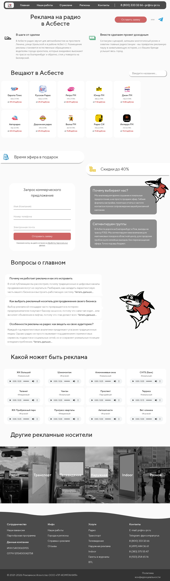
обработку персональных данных (53, 244)
